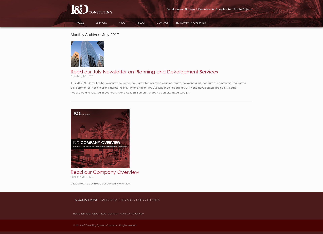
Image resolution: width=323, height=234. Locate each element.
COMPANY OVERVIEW (193, 22)
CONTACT (162, 22)
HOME (80, 22)
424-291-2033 (87, 200)
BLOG (141, 22)
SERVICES (101, 22)
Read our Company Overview (105, 172)
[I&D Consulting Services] (92, 9)
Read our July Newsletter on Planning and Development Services (144, 71)
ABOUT (123, 22)
